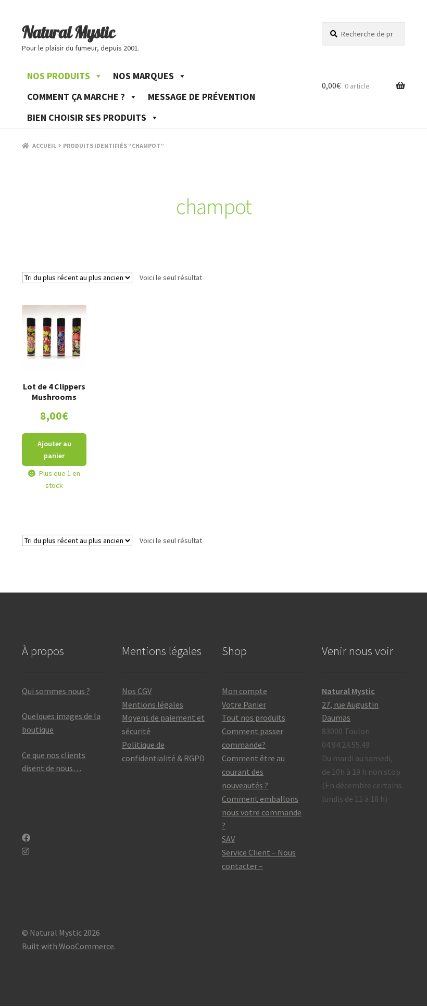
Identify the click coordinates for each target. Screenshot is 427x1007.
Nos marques (143, 76)
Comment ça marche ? (76, 97)
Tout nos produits (253, 717)
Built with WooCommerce (68, 946)
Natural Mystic (68, 31)
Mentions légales (152, 704)
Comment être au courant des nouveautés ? (253, 771)
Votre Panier (244, 704)
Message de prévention (201, 97)
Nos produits (58, 76)
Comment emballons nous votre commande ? (262, 812)
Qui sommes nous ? (56, 691)
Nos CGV (137, 691)
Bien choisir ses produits (86, 117)
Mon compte (244, 691)
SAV (228, 839)
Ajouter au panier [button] (54, 449)
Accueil (44, 145)
